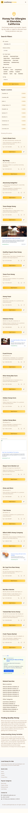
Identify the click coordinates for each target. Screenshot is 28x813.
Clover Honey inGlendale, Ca (9, 711)
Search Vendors (15, 84)
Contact (3, 775)
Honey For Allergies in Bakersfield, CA (11, 690)
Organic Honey (4, 785)
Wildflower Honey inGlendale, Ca (10, 709)
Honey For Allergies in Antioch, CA (10, 688)
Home (2, 771)
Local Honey (4, 789)
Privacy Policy (4, 777)
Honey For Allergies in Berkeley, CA (11, 692)
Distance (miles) (6, 47)
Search (2, 773)
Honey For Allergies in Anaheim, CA (11, 686)
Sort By (4, 77)
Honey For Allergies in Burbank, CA (11, 694)
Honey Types (7, 54)
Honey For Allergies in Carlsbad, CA (11, 696)
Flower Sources (7, 67)
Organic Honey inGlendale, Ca (10, 707)
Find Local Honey (9, 671)
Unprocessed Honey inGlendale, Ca (11, 705)
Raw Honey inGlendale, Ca (9, 703)
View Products (12, 151)
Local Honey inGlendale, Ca (9, 701)
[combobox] (14, 50)
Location (6, 41)
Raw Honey (3, 783)
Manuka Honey (4, 787)
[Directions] (24, 147)
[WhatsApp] (21, 147)
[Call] (19, 147)
